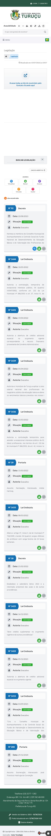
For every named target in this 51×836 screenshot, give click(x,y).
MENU (7, 40)
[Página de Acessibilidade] (43, 26)
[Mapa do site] (39, 26)
